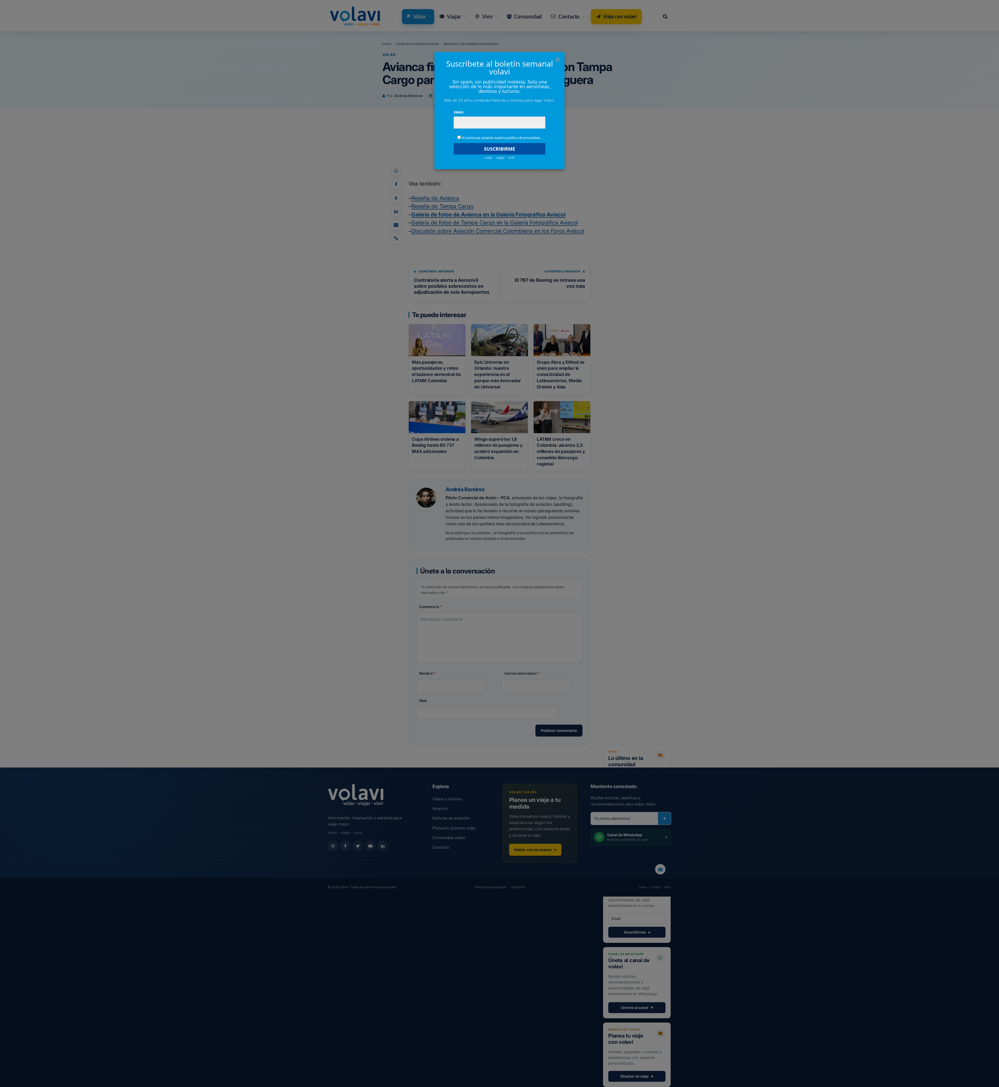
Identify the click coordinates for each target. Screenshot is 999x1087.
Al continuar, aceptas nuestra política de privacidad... (502, 137)
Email (459, 112)
